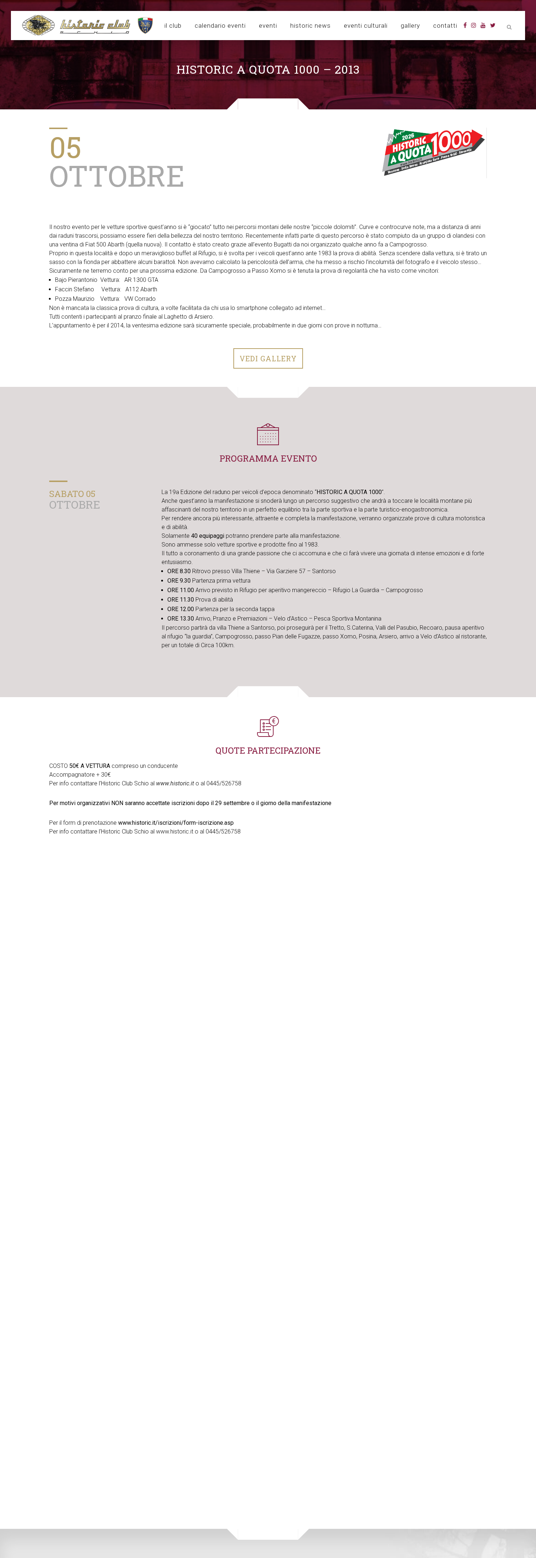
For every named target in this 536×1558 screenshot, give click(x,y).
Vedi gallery (268, 358)
